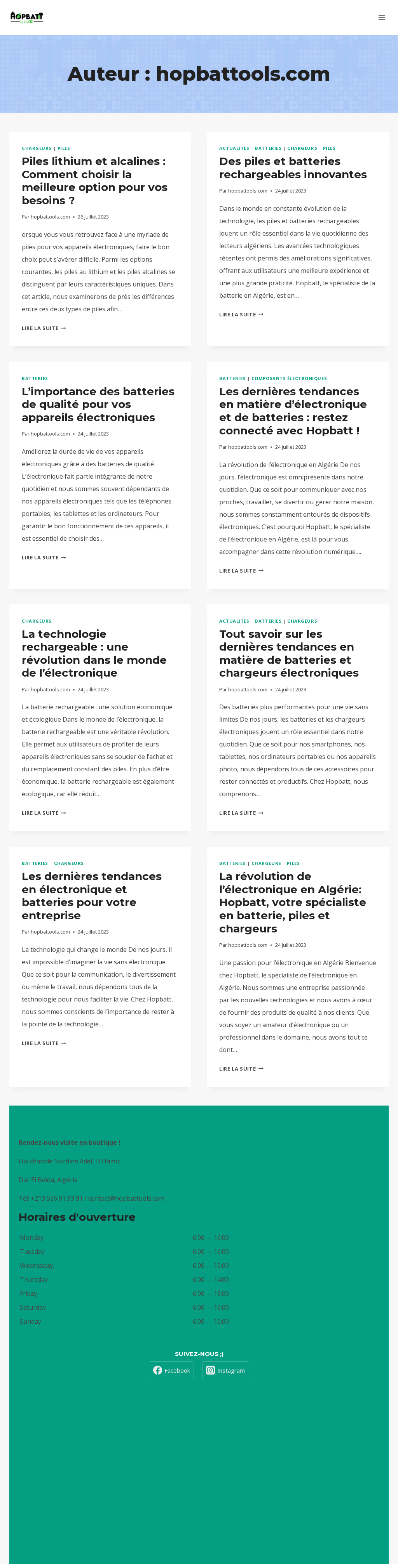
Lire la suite (44, 328)
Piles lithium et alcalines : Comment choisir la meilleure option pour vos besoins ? (95, 180)
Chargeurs (37, 148)
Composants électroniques (289, 378)
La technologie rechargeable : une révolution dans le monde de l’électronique (94, 653)
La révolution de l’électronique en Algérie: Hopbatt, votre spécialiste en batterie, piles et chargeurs (292, 902)
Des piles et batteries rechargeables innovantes (293, 167)
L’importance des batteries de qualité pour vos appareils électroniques (98, 404)
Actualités (234, 148)
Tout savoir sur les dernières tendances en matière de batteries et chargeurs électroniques (289, 653)
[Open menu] (381, 17)
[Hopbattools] (26, 17)
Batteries (268, 148)
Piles (64, 148)
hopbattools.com (50, 216)
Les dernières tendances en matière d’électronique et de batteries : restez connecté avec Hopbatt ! (293, 411)
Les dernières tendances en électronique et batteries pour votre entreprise (92, 896)
